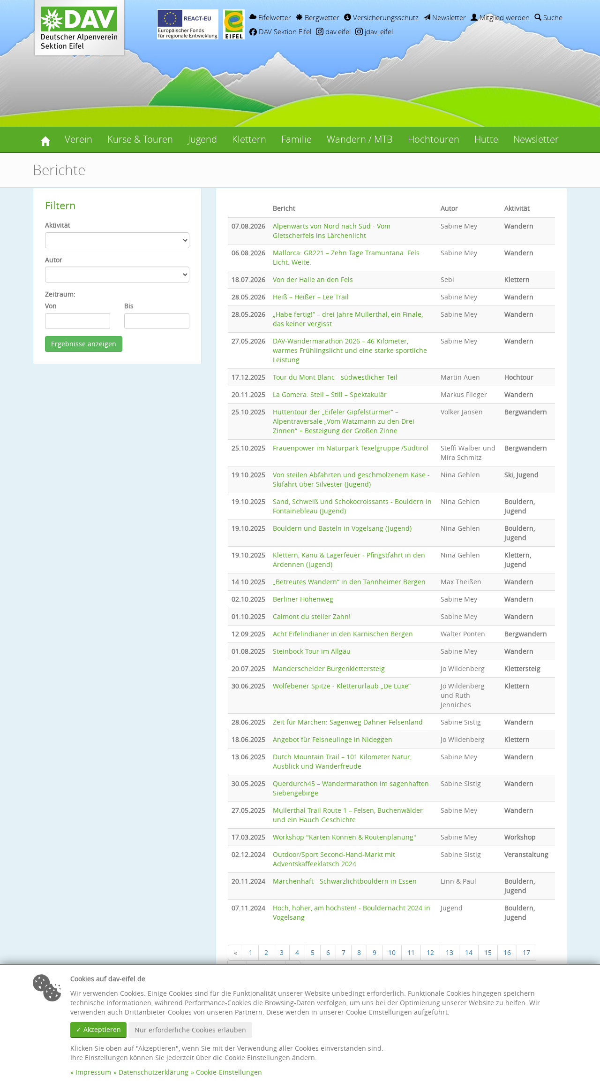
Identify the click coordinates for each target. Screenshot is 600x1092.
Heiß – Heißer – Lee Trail (311, 296)
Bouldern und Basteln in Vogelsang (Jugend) (342, 528)
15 (488, 952)
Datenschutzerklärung (153, 1072)
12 (430, 952)
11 (411, 952)
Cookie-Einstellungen (229, 1072)
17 (526, 952)
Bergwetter (321, 17)
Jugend (202, 139)
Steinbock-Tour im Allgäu (312, 651)
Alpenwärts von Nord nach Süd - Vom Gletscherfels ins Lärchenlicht (331, 230)
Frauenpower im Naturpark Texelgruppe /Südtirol (350, 447)
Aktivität (57, 225)
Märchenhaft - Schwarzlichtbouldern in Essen (345, 881)
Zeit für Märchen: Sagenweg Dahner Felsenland (348, 722)
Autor (53, 259)
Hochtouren (433, 139)
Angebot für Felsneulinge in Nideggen (332, 739)
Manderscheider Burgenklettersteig (329, 668)
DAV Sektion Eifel (284, 31)
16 (507, 952)
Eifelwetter (273, 17)
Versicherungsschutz (385, 17)
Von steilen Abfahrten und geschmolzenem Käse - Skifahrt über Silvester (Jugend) (351, 479)
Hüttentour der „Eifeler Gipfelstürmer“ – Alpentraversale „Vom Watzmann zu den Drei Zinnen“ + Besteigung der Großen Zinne (343, 421)
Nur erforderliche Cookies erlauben (190, 1029)
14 (468, 952)
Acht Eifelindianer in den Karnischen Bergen (343, 633)
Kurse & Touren (140, 139)
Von (51, 305)
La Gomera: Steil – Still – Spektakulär (330, 394)
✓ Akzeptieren (98, 1029)
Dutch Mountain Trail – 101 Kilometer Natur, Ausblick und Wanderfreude (342, 761)
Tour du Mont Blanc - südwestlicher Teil (335, 377)
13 (449, 952)
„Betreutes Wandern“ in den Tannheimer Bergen (349, 581)
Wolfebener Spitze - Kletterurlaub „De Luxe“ (342, 685)
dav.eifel (337, 31)
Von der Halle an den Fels (313, 279)
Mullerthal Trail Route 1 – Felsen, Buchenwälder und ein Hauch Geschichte (348, 815)
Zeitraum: (60, 294)
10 (392, 952)
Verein (78, 139)
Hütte (486, 139)
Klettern (249, 139)
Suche (551, 17)
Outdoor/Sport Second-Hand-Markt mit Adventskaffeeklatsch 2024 (334, 859)
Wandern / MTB (360, 139)
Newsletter (448, 17)
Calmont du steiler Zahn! (312, 616)
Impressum (93, 1072)
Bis (129, 305)
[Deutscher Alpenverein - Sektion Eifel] (45, 139)
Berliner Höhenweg (303, 599)
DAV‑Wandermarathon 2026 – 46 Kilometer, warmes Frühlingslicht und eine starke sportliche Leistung (350, 350)
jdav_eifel (378, 31)
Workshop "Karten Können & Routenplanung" (344, 836)
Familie (296, 139)
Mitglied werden (504, 17)
